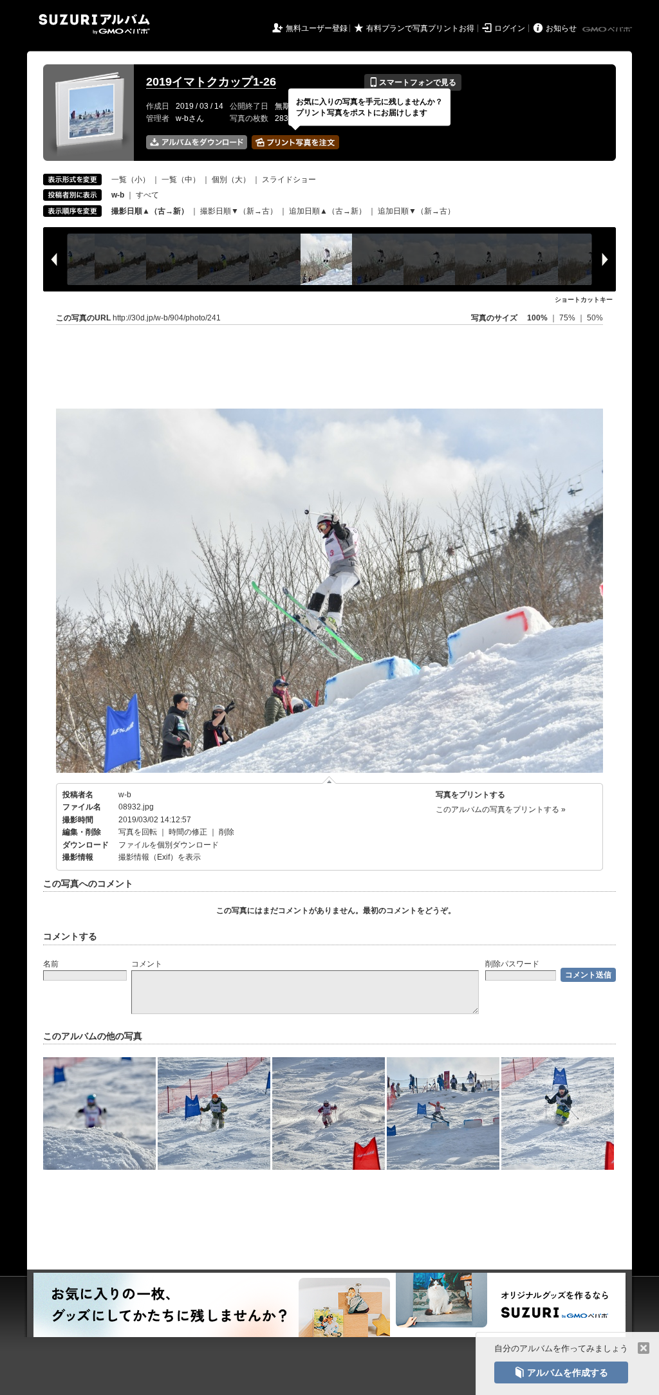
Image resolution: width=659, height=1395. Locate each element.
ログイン (509, 28)
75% (568, 317)
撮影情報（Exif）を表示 (159, 857)
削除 (226, 831)
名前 (51, 963)
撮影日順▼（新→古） (238, 211)
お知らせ (561, 28)
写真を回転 (137, 831)
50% (595, 317)
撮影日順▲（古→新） (150, 211)
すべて (147, 194)
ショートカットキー (584, 299)
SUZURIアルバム (94, 24)
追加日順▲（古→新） (327, 211)
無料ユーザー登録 (317, 28)
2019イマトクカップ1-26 (211, 81)
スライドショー (289, 179)
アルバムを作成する (561, 1372)
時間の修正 (188, 831)
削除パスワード (512, 963)
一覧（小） (130, 179)
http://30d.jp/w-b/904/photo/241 (167, 317)
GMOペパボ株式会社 (608, 29)
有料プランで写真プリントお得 (420, 28)
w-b (124, 794)
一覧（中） (181, 179)
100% (537, 317)
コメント (146, 963)
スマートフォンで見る (412, 82)
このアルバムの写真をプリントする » (501, 809)
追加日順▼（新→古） (416, 211)
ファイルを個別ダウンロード (168, 844)
